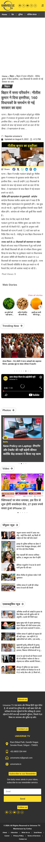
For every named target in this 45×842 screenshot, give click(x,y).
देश (13, 14)
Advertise (14, 832)
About (5, 832)
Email (6, 788)
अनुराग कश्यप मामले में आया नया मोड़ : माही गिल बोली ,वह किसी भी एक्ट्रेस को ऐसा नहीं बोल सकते (28, 535)
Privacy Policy (18, 836)
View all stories (35, 295)
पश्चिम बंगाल (32, 14)
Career (7, 836)
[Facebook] (19, 5)
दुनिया (20, 14)
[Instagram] (31, 5)
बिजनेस (5, 442)
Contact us (23, 839)
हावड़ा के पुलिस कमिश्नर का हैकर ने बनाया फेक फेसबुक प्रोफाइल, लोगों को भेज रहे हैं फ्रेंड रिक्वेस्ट (28, 546)
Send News (38, 832)
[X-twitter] (23, 5)
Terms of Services (34, 836)
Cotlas (29, 829)
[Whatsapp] (35, 5)
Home (4, 14)
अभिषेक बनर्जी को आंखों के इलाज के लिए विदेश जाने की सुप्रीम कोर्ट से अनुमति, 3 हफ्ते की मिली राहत (21, 362)
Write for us (26, 832)
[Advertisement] (22, 44)
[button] (14, 169)
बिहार (12, 76)
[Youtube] (27, 5)
